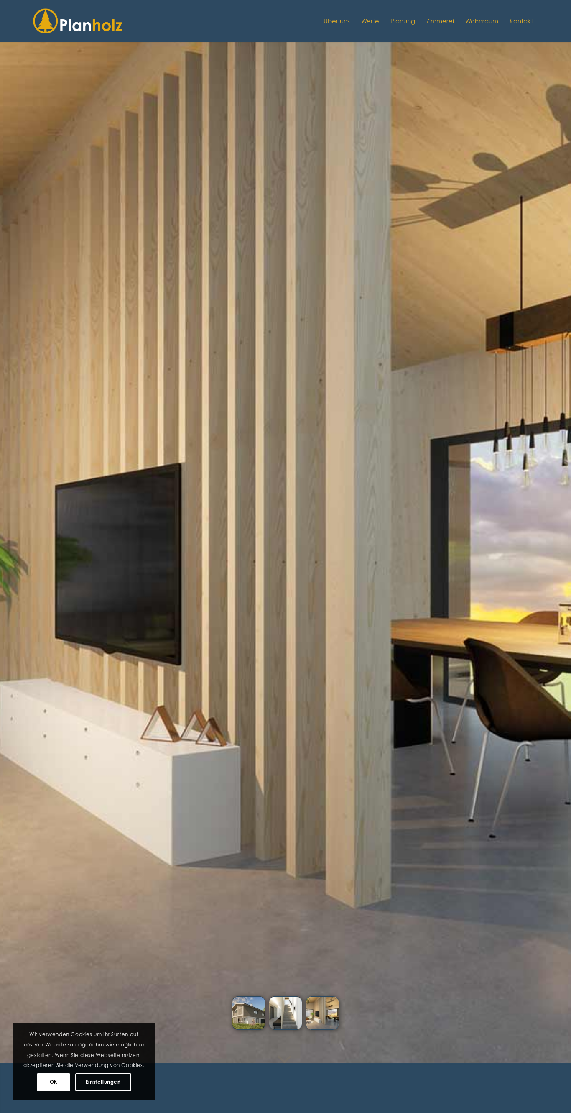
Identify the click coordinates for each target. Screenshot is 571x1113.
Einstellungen (103, 1082)
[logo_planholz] (78, 21)
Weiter (552, 527)
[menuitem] (336, 21)
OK (53, 1082)
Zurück (18, 527)
